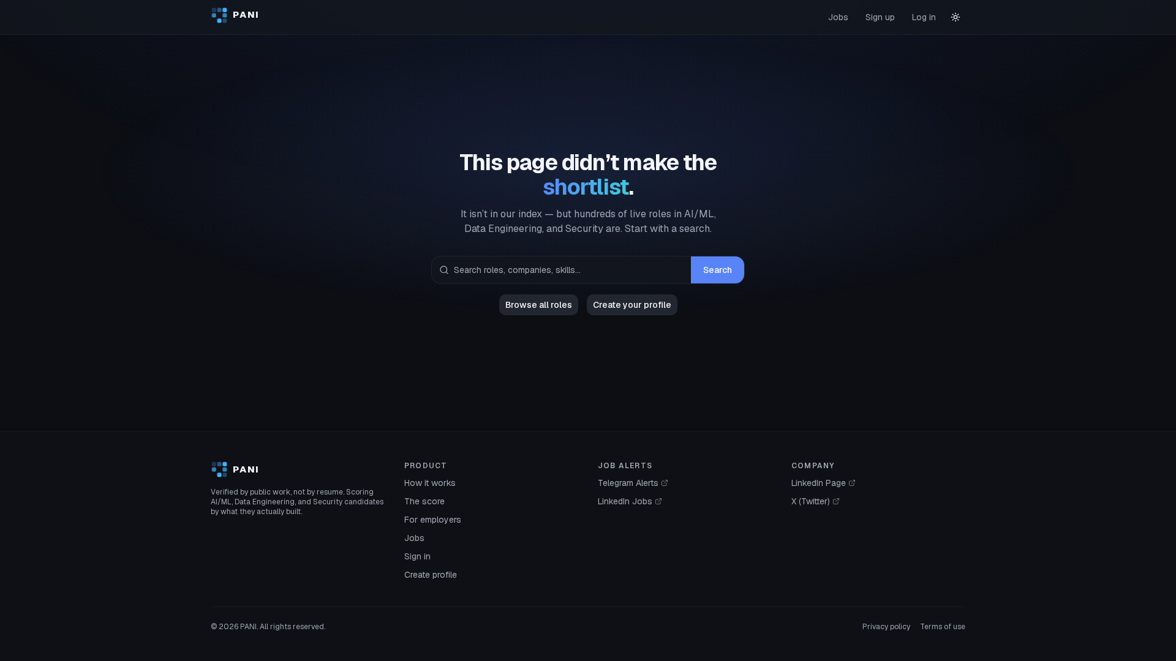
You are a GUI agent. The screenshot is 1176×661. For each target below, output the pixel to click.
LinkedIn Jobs (625, 501)
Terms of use (942, 627)
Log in (924, 17)
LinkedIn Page (818, 482)
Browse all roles (538, 304)
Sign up (880, 17)
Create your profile (632, 304)
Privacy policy (886, 627)
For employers (432, 519)
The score (424, 501)
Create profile (430, 574)
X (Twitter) (810, 501)
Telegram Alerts (628, 482)
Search (717, 269)
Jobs (838, 17)
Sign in (417, 556)
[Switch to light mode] (955, 17)
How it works (430, 482)
